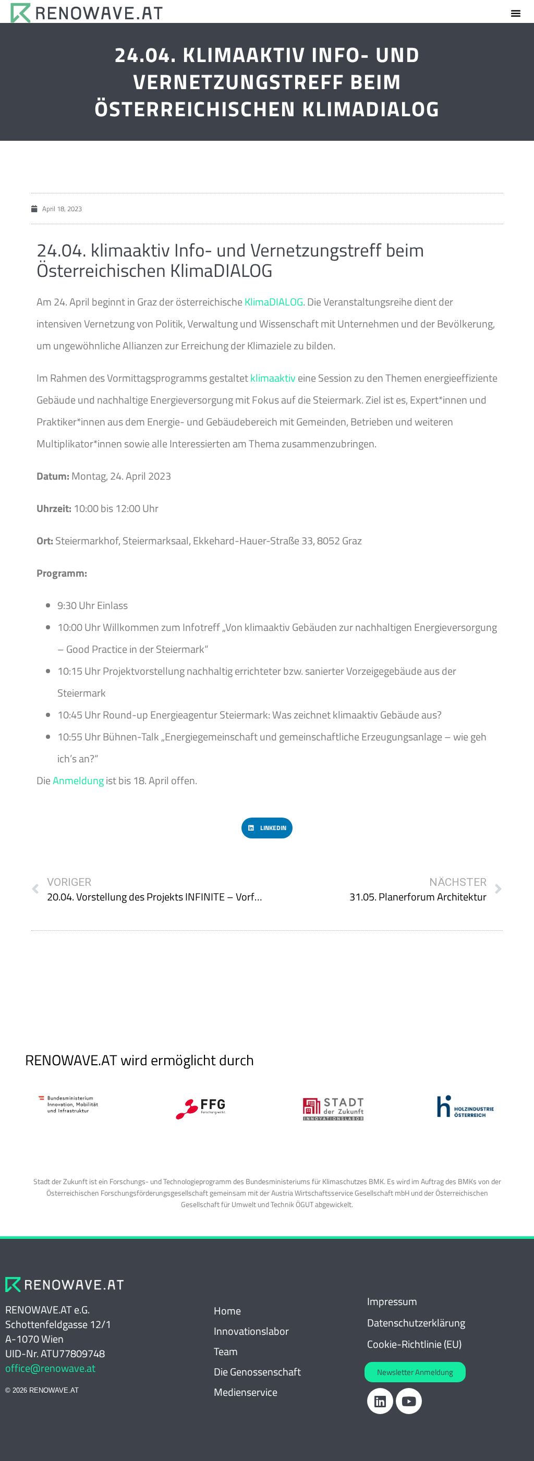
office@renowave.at (50, 1368)
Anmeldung (78, 780)
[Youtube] (409, 1401)
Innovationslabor (251, 1331)
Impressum (392, 1301)
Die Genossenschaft (257, 1371)
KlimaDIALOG (274, 302)
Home (227, 1310)
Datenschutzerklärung (416, 1322)
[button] (516, 13)
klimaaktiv (273, 378)
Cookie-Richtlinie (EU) (414, 1344)
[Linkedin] (380, 1401)
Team (226, 1351)
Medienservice (245, 1392)
